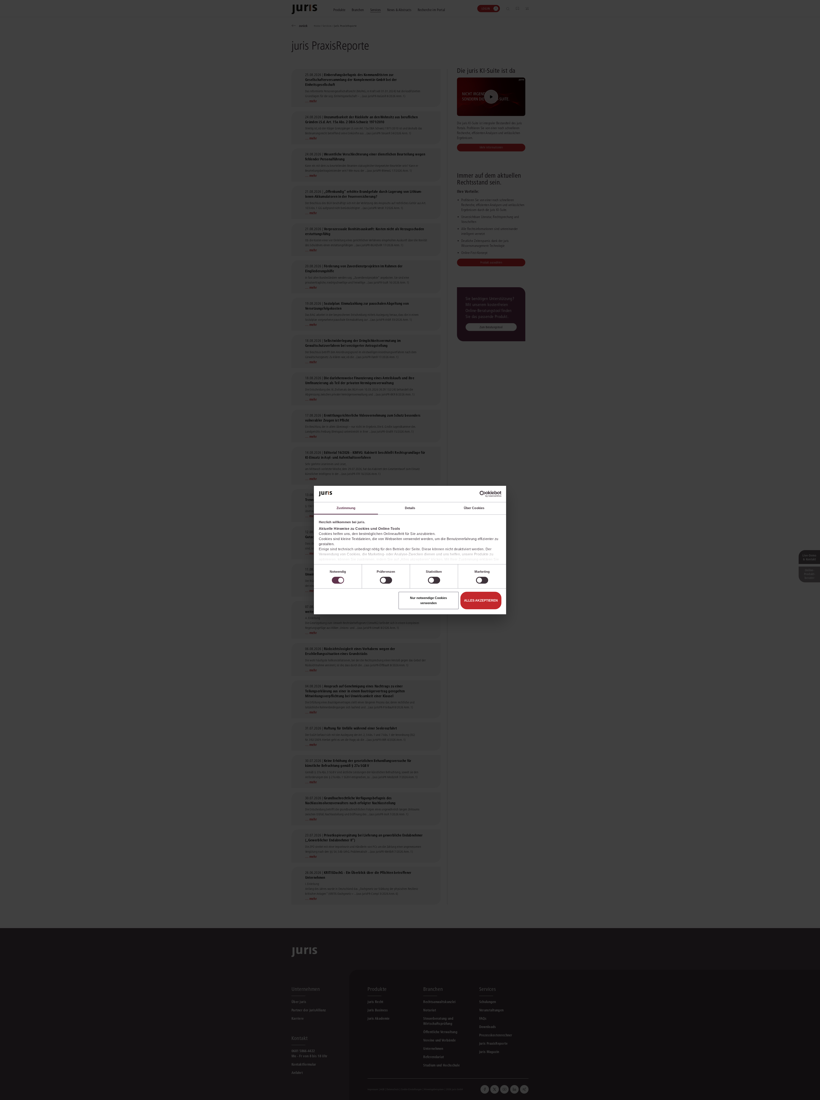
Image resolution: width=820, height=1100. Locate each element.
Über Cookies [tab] (474, 508)
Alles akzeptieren (481, 600)
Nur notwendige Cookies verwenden (428, 600)
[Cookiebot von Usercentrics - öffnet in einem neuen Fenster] (482, 494)
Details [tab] (410, 508)
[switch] (386, 580)
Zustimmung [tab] (346, 508)
